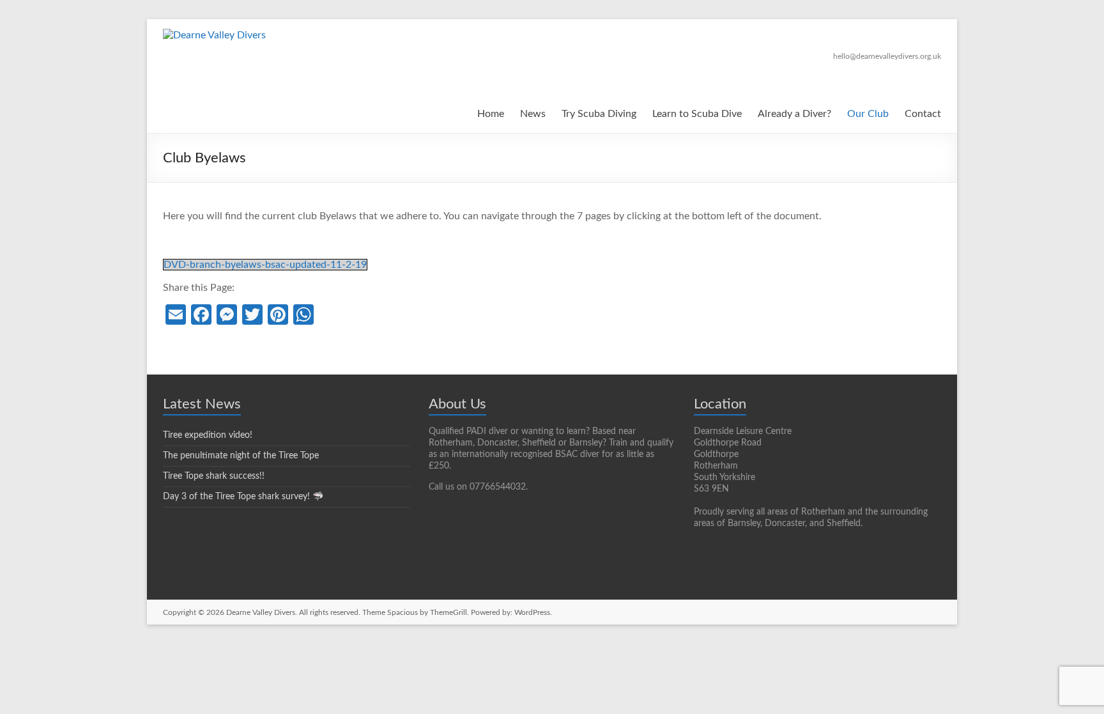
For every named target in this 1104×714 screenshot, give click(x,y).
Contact (923, 114)
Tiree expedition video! (207, 435)
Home (490, 114)
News (533, 114)
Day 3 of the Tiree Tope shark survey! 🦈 (243, 496)
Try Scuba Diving (599, 114)
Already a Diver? (794, 114)
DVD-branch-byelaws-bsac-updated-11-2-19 (265, 265)
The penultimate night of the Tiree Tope (241, 455)
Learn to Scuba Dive (697, 114)
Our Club (868, 114)
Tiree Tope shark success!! (213, 476)
